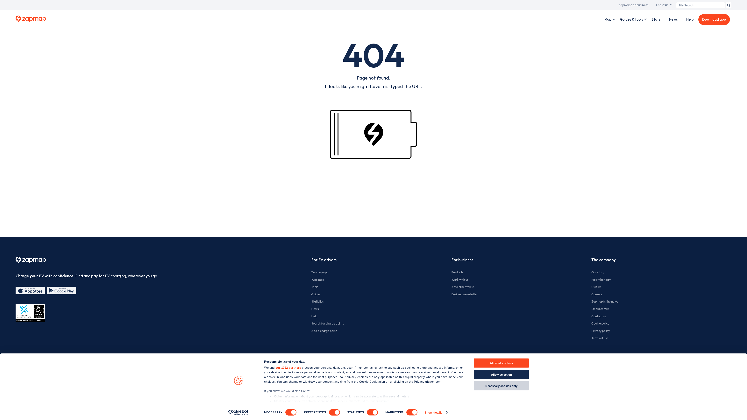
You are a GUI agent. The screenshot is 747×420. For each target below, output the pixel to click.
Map (607, 19)
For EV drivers (324, 259)
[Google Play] (61, 290)
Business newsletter (464, 294)
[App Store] (30, 290)
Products (457, 272)
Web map (317, 280)
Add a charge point (324, 331)
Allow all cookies (501, 363)
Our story (597, 272)
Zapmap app (320, 272)
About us (661, 5)
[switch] (334, 412)
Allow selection (501, 374)
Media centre (600, 309)
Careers (596, 294)
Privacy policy (600, 331)
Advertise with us (462, 287)
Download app (714, 19)
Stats (656, 19)
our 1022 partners (288, 367)
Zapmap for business (633, 5)
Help (690, 19)
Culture (596, 287)
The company (603, 259)
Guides (316, 294)
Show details (433, 412)
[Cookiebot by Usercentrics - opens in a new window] (238, 412)
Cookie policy (600, 323)
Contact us (598, 316)
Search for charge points (327, 323)
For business (462, 259)
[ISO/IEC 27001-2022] (30, 313)
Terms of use (599, 338)
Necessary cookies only (501, 386)
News (673, 19)
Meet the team (601, 280)
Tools (314, 287)
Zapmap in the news (604, 301)
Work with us (459, 280)
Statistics (317, 301)
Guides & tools (631, 19)
